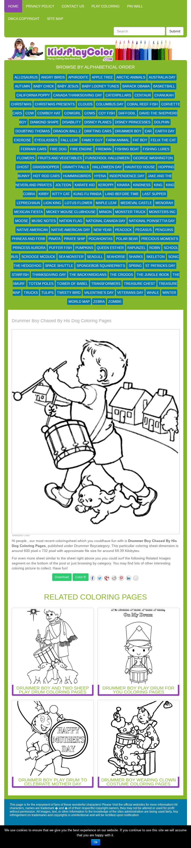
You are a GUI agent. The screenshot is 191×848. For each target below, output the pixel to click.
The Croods (121, 275)
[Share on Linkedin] (129, 578)
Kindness (141, 185)
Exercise (22, 140)
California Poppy (33, 95)
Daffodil (127, 113)
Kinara (123, 185)
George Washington (153, 158)
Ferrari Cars (33, 149)
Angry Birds (53, 77)
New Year (103, 230)
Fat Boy (140, 140)
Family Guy (92, 140)
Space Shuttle (59, 266)
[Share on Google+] (107, 578)
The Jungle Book (153, 275)
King (158, 185)
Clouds (85, 104)
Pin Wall (135, 6)
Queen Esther (110, 248)
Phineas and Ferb (28, 239)
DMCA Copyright (24, 19)
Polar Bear (127, 239)
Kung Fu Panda (87, 194)
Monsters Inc (162, 212)
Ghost (23, 167)
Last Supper (154, 194)
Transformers (105, 284)
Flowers (25, 158)
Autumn (22, 86)
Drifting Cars (97, 131)
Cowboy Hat (49, 113)
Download (62, 577)
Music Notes (44, 221)
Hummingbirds (77, 176)
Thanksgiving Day (49, 275)
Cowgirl (72, 113)
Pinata (54, 239)
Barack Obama (136, 86)
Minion (105, 212)
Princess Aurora (29, 248)
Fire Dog (58, 149)
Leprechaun (28, 203)
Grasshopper (46, 167)
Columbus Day (109, 104)
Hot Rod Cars (46, 176)
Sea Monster (71, 257)
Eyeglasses (46, 140)
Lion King (52, 203)
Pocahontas (100, 239)
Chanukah (164, 95)
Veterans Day (130, 293)
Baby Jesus (67, 86)
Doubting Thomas (32, 131)
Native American (32, 230)
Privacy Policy (40, 6)
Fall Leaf (69, 140)
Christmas (21, 104)
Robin (154, 248)
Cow (29, 113)
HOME (13, 6)
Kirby (44, 194)
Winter (169, 293)
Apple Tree (102, 77)
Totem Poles (41, 284)
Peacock (123, 230)
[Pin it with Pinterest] (121, 578)
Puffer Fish (60, 248)
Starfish (20, 275)
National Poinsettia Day (152, 221)
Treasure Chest (139, 284)
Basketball (164, 86)
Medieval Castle (136, 203)
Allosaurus (26, 77)
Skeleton (155, 257)
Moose (21, 221)
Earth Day (165, 131)
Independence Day (126, 176)
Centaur (143, 95)
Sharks (136, 257)
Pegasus (143, 230)
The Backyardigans (87, 275)
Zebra (99, 302)
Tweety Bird (69, 293)
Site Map (55, 19)
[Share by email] (136, 578)
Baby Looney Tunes (100, 86)
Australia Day (162, 77)
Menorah (164, 203)
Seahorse (115, 257)
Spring (135, 266)
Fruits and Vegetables (60, 158)
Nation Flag (70, 221)
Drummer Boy (128, 131)
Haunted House (140, 167)
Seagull (95, 257)
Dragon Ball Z (67, 131)
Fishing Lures (156, 149)
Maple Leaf (106, 203)
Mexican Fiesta (28, 212)
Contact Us (73, 6)
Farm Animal (117, 140)
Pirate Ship (74, 239)
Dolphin (161, 122)
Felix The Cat (163, 140)
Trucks (31, 293)
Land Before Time (122, 194)
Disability (71, 122)
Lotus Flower (78, 203)
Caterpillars (118, 95)
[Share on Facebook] (93, 578)
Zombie (115, 302)
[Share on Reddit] (114, 578)
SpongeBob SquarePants (101, 266)
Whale (153, 293)
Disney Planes (97, 122)
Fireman (103, 149)
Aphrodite (78, 77)
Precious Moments (159, 239)
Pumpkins (84, 248)
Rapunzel (136, 248)
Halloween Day (107, 167)
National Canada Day (105, 221)
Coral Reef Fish (142, 104)
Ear (148, 131)
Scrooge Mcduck (38, 257)
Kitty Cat (61, 194)
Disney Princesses (132, 122)
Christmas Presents (55, 104)
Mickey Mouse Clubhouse (71, 212)
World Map (79, 302)
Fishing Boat (127, 149)
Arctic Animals (130, 77)
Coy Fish (106, 113)
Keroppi (105, 185)
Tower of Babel (72, 284)
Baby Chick (43, 86)
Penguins (164, 230)
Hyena (100, 176)
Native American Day (70, 230)
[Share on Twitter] (100, 578)
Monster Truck (130, 212)
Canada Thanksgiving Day (77, 95)
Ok (95, 842)
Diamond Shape (44, 122)
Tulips (47, 293)
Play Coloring (106, 6)
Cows (89, 113)
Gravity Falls (75, 167)
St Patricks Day (160, 266)
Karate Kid (85, 185)
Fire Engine (81, 149)
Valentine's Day (99, 293)
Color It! (80, 577)
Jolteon (63, 185)
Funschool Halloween (107, 158)
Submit (174, 31)
